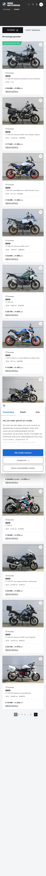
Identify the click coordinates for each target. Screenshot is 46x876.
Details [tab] (23, 412)
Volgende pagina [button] (36, 714)
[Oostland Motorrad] (36, 4)
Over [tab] (38, 412)
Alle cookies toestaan (23, 452)
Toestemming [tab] (8, 412)
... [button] (27, 714)
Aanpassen (21, 460)
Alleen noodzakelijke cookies (23, 468)
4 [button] (24, 714)
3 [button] (21, 714)
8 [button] (30, 714)
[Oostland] (11, 4)
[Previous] (17, 66)
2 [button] (18, 714)
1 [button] (15, 714)
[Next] (29, 66)
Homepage (6, 9)
